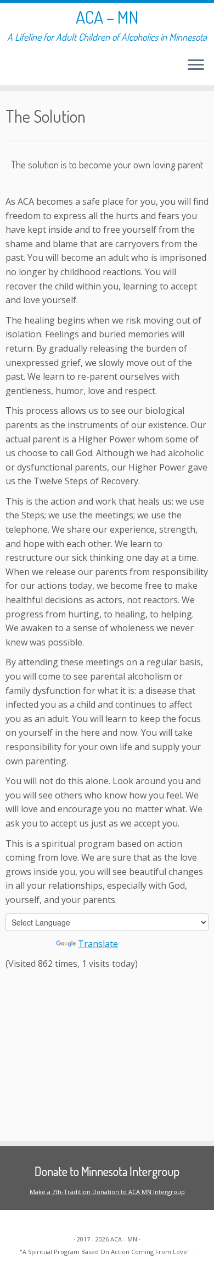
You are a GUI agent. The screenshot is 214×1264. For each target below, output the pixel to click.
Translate (98, 944)
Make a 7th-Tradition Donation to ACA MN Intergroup (107, 1192)
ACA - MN (123, 1239)
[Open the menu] (196, 65)
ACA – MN (107, 17)
